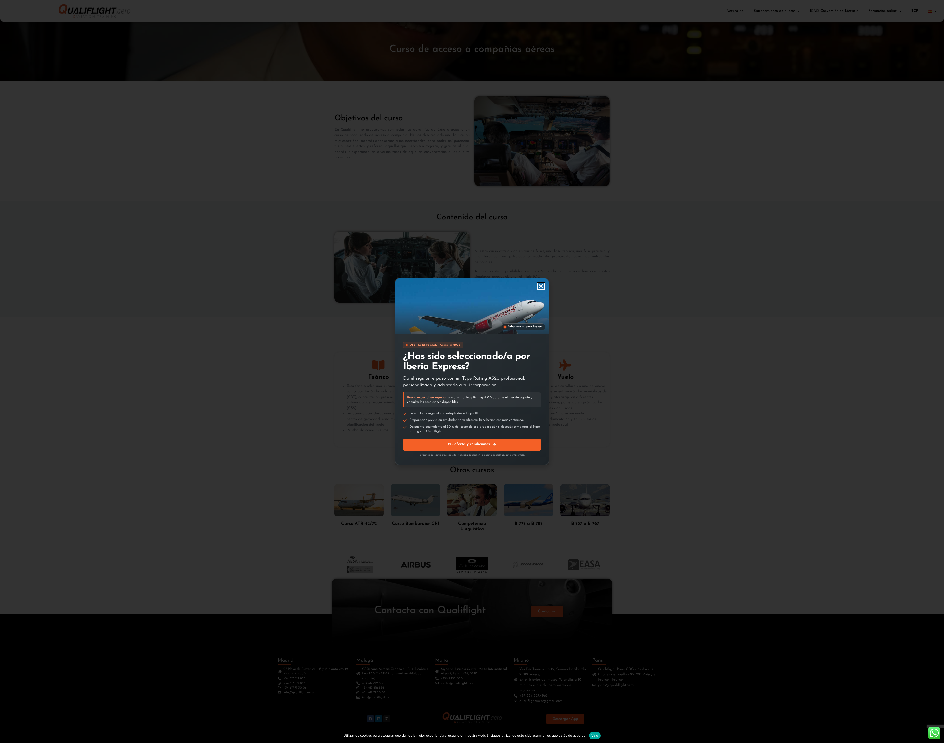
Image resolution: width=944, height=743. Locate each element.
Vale (594, 735)
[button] (541, 286)
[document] (472, 371)
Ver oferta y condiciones (468, 444)
